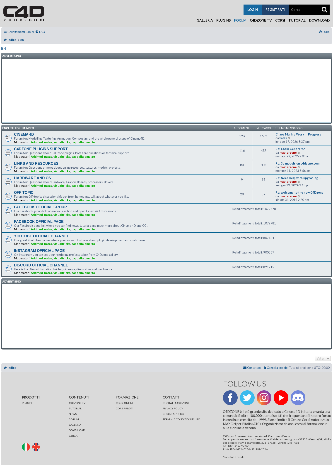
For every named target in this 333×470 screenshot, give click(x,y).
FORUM (74, 419)
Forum (240, 20)
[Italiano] (27, 446)
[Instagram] (264, 397)
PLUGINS (27, 403)
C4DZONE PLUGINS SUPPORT (41, 149)
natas (48, 142)
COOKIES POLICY (173, 414)
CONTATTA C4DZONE (176, 403)
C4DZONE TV (77, 403)
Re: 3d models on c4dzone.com (297, 163)
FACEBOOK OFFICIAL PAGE (39, 222)
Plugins (223, 20)
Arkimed (37, 142)
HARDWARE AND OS (32, 178)
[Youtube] (281, 397)
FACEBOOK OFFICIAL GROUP (40, 207)
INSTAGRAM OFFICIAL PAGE (39, 251)
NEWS (73, 414)
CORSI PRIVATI (124, 408)
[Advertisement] (166, 91)
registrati (275, 9)
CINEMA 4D (24, 134)
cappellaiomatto (83, 142)
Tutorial (297, 20)
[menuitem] (40, 32)
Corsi (280, 20)
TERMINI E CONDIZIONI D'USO (181, 419)
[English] (37, 446)
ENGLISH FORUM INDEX (18, 128)
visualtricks (61, 142)
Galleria (205, 20)
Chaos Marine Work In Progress (298, 134)
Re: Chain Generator (290, 149)
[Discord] (298, 397)
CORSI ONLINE (125, 403)
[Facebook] (230, 397)
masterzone (288, 152)
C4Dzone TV (261, 20)
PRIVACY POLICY (173, 408)
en (3, 48)
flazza (283, 138)
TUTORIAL (75, 408)
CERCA (73, 435)
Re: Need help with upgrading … (298, 178)
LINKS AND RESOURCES (36, 163)
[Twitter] (247, 397)
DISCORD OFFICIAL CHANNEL (41, 265)
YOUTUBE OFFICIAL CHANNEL (41, 236)
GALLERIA (75, 424)
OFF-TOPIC (24, 192)
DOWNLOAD (77, 430)
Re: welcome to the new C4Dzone (299, 192)
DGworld (239, 457)
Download (319, 20)
